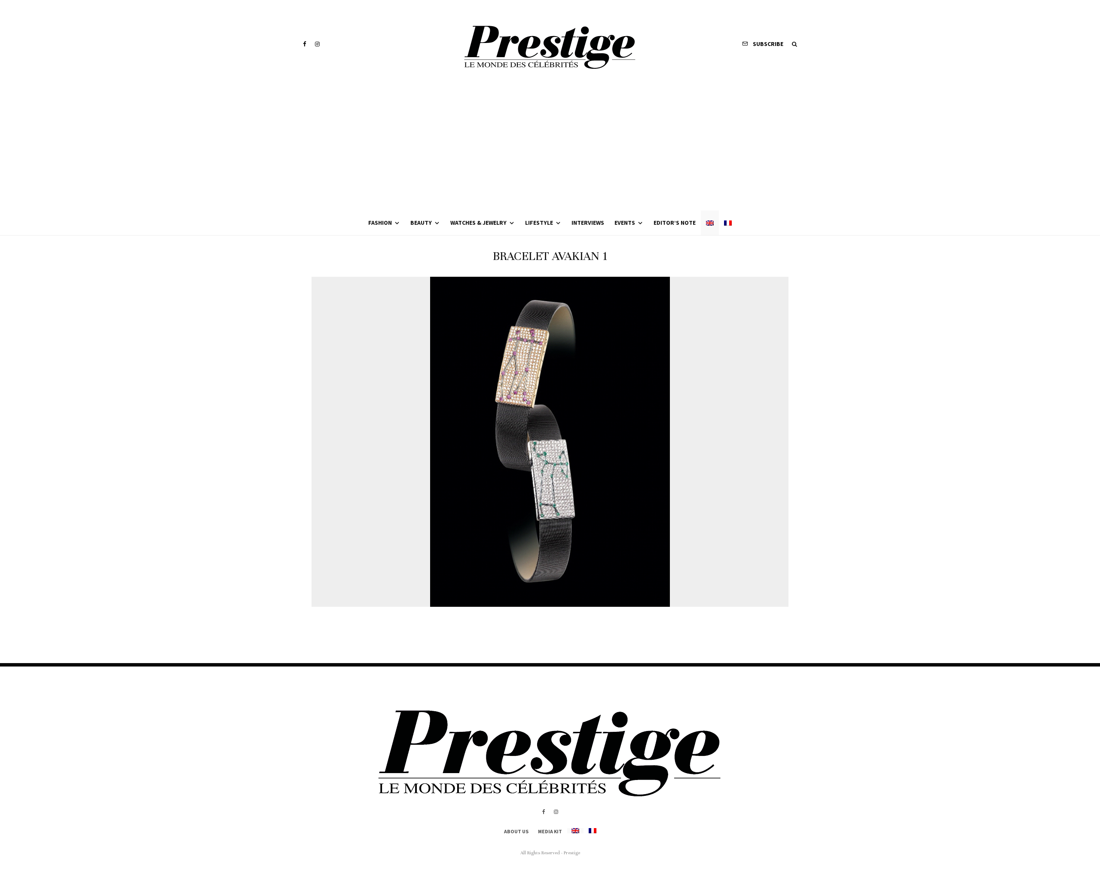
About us (516, 831)
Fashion (380, 222)
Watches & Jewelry (478, 222)
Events (624, 222)
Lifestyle (539, 222)
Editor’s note (675, 222)
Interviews (587, 222)
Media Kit (550, 831)
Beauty (421, 222)
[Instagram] (317, 44)
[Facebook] (305, 44)
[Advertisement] (550, 146)
